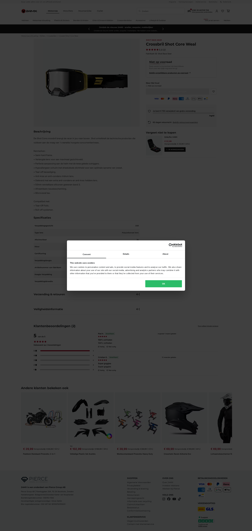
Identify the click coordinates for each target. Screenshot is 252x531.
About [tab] (165, 254)
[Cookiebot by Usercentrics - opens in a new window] (170, 245)
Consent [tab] (87, 254)
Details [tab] (126, 254)
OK (163, 284)
